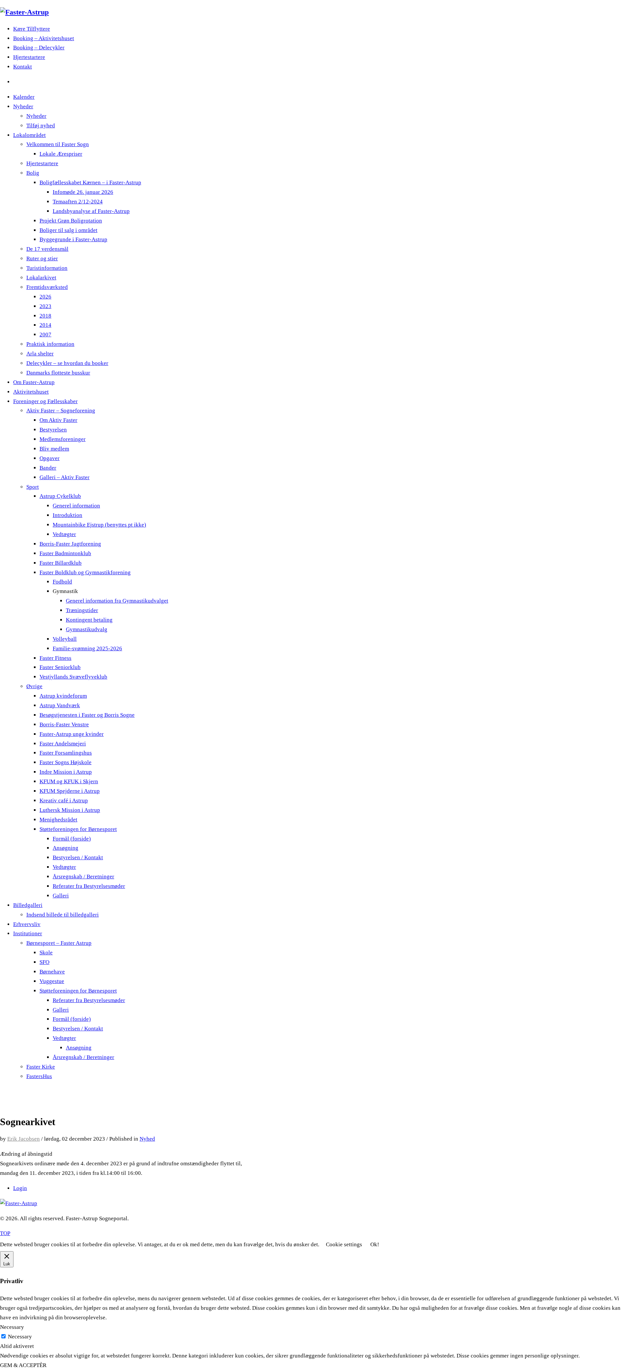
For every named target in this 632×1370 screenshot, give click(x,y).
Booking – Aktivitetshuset (43, 38)
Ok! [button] (374, 1244)
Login (20, 1188)
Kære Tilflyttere (31, 29)
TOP (5, 1233)
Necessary (20, 1336)
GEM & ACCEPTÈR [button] (23, 1365)
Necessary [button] (12, 1327)
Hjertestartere (29, 57)
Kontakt (22, 67)
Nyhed (147, 1139)
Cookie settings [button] (344, 1244)
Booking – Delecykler (39, 47)
